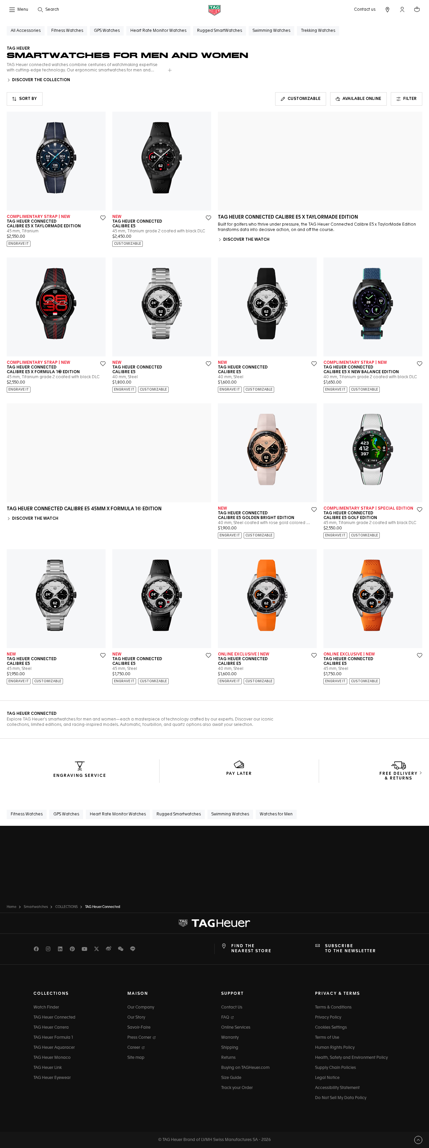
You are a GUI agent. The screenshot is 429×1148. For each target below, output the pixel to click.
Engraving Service (79, 776)
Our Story (136, 1018)
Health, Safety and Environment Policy (351, 1058)
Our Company (140, 1008)
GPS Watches (66, 814)
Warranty (230, 1038)
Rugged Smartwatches (179, 814)
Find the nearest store (251, 948)
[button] (402, 9)
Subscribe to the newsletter (350, 948)
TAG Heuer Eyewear (52, 1078)
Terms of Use (327, 1038)
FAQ (225, 1018)
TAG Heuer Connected (54, 1018)
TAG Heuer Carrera (51, 1028)
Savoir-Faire (138, 1028)
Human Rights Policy (335, 1048)
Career (134, 1048)
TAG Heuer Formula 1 (53, 1038)
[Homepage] (214, 10)
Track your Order (237, 1088)
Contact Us (231, 1008)
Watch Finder (46, 1008)
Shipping (229, 1048)
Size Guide (231, 1078)
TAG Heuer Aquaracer (54, 1048)
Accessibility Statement (337, 1088)
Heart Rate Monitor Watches (118, 814)
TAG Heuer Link (48, 1068)
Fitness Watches (27, 814)
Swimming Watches (230, 814)
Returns (228, 1058)
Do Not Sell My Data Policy (340, 1098)
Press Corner (139, 1038)
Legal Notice (327, 1078)
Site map (135, 1058)
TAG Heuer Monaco (52, 1058)
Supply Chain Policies (335, 1068)
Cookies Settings (331, 1028)
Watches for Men (276, 814)
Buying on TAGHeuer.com (245, 1068)
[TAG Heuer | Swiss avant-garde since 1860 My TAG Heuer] (214, 923)
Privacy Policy (328, 1018)
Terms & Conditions (333, 1008)
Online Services (235, 1028)
